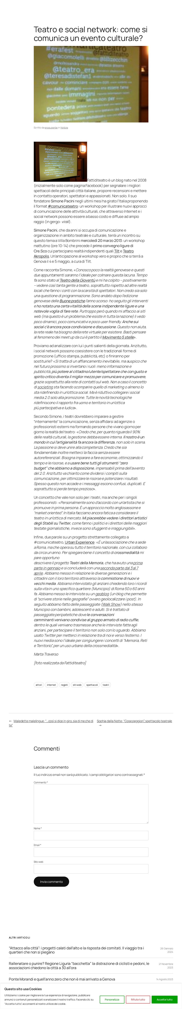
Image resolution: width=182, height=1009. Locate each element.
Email (37, 845)
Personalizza (112, 999)
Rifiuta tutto (138, 999)
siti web (77, 684)
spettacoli (92, 684)
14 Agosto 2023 (164, 979)
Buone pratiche (72, 300)
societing (45, 386)
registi (64, 684)
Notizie (64, 127)
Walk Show (111, 604)
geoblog (102, 593)
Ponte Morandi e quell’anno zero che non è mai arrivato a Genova (62, 979)
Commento (41, 782)
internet (51, 684)
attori (39, 684)
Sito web (38, 861)
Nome (38, 828)
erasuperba (51, 127)
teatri (106, 684)
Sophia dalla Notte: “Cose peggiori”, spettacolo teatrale (134, 721)
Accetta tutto (164, 999)
